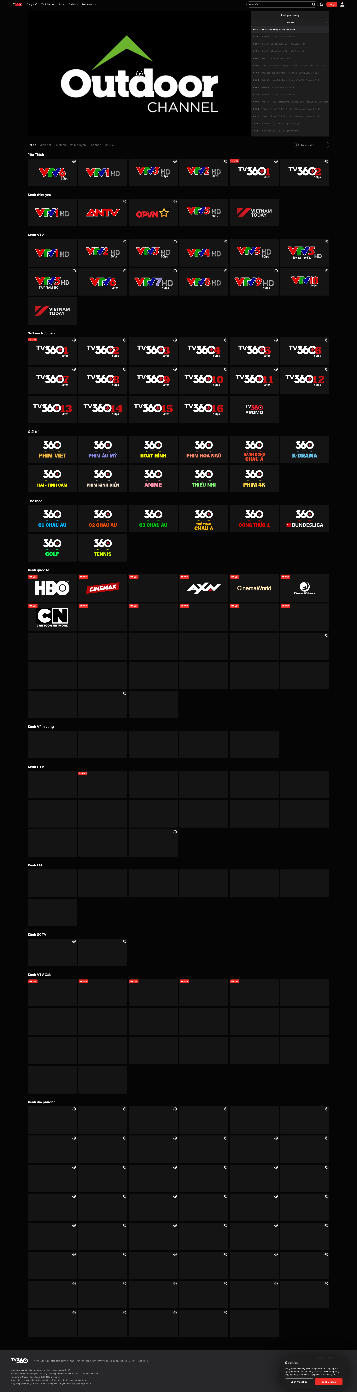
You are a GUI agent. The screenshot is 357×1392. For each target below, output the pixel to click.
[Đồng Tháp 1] (254, 1178)
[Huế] (254, 1207)
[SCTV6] (52, 952)
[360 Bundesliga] (304, 519)
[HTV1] (52, 785)
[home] (16, 4)
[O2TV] (102, 1080)
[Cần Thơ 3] (203, 1294)
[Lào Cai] (304, 1236)
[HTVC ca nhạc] (304, 814)
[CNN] (254, 617)
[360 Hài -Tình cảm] (52, 478)
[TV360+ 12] (304, 380)
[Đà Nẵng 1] (52, 1178)
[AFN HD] (153, 646)
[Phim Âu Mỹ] (102, 449)
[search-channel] (298, 145)
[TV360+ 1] (254, 172)
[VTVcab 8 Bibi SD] (203, 1021)
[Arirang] (102, 704)
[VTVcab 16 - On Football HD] (52, 992)
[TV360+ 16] (203, 409)
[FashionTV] (102, 617)
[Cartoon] (52, 617)
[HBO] (52, 588)
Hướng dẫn (143, 1361)
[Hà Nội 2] (153, 1120)
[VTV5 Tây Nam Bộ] (52, 282)
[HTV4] (203, 785)
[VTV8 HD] (203, 282)
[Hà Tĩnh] (52, 1207)
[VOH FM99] (203, 883)
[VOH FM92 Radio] (52, 912)
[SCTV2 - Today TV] (102, 952)
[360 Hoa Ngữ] (203, 449)
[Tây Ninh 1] (52, 1265)
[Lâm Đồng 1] (203, 1236)
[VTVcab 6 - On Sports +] (254, 992)
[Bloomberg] (153, 617)
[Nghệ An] (102, 1265)
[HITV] (52, 1149)
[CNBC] (203, 675)
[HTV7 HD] (254, 785)
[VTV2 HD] (203, 172)
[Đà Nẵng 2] (304, 1265)
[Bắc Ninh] (102, 1149)
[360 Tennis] (102, 548)
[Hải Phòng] (153, 1207)
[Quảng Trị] (153, 1294)
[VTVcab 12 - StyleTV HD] (102, 1050)
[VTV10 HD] (304, 282)
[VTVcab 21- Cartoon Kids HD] (254, 1021)
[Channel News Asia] (102, 646)
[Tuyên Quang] (153, 1323)
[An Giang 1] (102, 1236)
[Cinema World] (254, 588)
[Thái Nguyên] (304, 1294)
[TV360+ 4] (203, 351)
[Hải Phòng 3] (102, 1207)
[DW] (304, 646)
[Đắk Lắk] (102, 1178)
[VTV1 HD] (102, 172)
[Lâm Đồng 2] (153, 1149)
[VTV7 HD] (153, 282)
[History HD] (254, 675)
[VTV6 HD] (52, 172)
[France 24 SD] (52, 704)
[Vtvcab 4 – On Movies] (304, 1021)
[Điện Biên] (153, 1178)
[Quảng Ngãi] (52, 1294)
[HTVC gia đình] (102, 814)
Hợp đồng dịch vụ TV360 (62, 1361)
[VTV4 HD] (203, 253)
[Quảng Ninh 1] (102, 1294)
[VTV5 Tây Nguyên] (304, 253)
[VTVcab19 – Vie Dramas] (153, 1021)
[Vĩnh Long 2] (102, 744)
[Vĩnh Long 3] (153, 744)
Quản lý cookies (298, 1381)
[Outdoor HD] (52, 646)
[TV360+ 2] (304, 172)
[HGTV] (203, 646)
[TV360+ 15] (153, 409)
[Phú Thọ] (254, 1265)
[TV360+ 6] (304, 351)
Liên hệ (132, 1361)
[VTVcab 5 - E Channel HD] (52, 1050)
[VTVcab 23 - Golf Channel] (203, 992)
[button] (33, 145)
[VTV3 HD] (153, 172)
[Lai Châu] (153, 1236)
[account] (342, 4)
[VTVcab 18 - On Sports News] (153, 992)
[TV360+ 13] (52, 409)
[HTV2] (102, 785)
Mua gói (332, 4)
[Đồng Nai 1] (203, 1178)
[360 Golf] (52, 548)
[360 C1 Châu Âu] (52, 519)
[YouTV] (304, 1120)
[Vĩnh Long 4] (203, 744)
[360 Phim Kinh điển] (102, 478)
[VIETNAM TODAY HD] (254, 212)
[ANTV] (102, 212)
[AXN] (203, 588)
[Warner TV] (153, 588)
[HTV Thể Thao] (52, 814)
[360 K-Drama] (304, 449)
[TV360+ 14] (102, 409)
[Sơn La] (254, 1294)
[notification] (321, 4)
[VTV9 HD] (254, 282)
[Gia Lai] (304, 1178)
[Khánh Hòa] (52, 1236)
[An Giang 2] (203, 1120)
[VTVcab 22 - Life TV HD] (304, 1050)
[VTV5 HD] (203, 212)
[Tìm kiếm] (314, 4)
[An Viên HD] (153, 843)
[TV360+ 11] (254, 380)
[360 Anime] (153, 478)
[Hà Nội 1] (102, 1120)
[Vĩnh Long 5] (254, 744)
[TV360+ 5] (254, 351)
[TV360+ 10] (203, 380)
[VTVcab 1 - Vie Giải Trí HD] (304, 992)
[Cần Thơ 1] (254, 1149)
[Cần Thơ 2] (203, 1207)
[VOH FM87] (254, 883)
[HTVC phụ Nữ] (153, 814)
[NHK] (52, 675)
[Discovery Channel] (203, 617)
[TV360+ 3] (153, 351)
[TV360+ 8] (102, 380)
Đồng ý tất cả (328, 1381)
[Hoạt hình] (153, 449)
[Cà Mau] (203, 1149)
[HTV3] (153, 785)
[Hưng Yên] (304, 1207)
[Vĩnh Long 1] (52, 744)
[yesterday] (254, 22)
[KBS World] (254, 646)
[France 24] (102, 675)
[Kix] (304, 675)
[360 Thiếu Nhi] (203, 478)
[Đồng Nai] (203, 1323)
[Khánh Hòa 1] (203, 1265)
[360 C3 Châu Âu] (153, 519)
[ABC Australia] (304, 617)
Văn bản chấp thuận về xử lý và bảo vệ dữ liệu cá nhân (102, 1361)
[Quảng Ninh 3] (52, 1120)
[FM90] (52, 883)
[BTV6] (254, 1120)
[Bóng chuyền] (254, 1323)
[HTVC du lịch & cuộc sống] (102, 843)
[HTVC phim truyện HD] (254, 814)
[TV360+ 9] (153, 380)
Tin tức (35, 1361)
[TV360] (254, 409)
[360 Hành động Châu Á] (254, 449)
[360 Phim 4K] (254, 478)
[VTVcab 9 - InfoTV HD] (52, 1080)
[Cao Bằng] (304, 1149)
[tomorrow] (326, 22)
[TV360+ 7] (52, 380)
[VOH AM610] (153, 883)
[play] (139, 73)
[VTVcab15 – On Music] (153, 1050)
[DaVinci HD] (153, 704)
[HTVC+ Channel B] (52, 843)
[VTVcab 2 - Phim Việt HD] (52, 1021)
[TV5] (153, 675)
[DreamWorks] (304, 588)
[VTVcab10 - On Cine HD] (102, 1021)
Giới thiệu (45, 1361)
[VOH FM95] (304, 883)
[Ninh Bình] (153, 1265)
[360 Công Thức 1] (254, 519)
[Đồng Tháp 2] (102, 1323)
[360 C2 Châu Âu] (102, 519)
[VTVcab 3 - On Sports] (102, 992)
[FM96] (102, 883)
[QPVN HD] (153, 212)
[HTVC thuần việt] (203, 814)
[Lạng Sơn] (254, 1236)
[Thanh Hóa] (52, 1323)
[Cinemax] (102, 588)
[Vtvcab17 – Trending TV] (203, 1050)
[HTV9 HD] (304, 785)
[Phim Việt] (52, 449)
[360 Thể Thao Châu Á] (203, 519)
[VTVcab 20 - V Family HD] (254, 1050)
